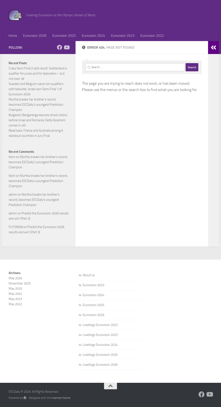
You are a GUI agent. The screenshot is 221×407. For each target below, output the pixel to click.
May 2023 (15, 299)
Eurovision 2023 (122, 36)
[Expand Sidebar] (213, 47)
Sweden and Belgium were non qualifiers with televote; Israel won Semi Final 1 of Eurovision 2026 (36, 89)
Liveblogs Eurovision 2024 (100, 345)
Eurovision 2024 (93, 36)
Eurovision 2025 (64, 36)
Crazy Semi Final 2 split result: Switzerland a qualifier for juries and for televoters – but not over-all (38, 73)
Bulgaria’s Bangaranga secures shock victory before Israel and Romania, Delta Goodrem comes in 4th (38, 120)
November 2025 (20, 283)
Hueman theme (61, 397)
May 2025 (15, 288)
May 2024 (15, 294)
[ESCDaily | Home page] (15, 15)
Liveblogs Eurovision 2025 (100, 355)
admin (13, 194)
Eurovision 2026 (34, 36)
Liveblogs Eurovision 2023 (100, 335)
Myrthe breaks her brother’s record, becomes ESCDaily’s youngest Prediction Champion (36, 104)
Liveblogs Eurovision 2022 (100, 325)
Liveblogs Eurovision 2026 (100, 365)
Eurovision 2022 (152, 36)
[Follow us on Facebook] (59, 47)
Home (12, 36)
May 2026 (15, 278)
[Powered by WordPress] (25, 397)
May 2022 (15, 304)
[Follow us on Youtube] (66, 47)
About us (89, 275)
